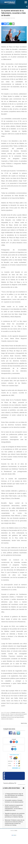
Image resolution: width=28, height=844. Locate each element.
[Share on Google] (14, 742)
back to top (24, 723)
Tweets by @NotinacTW (9, 783)
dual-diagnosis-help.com (21, 784)
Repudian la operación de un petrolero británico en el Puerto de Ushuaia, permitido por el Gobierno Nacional (15, 815)
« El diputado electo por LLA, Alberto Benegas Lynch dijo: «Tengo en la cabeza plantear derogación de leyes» (14, 714)
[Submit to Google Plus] (14, 734)
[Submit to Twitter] (18, 734)
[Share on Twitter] (16, 742)
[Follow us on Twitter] (15, 749)
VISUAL (15, 830)
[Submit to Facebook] (10, 734)
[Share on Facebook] (11, 742)
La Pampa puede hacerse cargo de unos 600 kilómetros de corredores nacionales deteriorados (14, 795)
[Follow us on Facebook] (12, 749)
